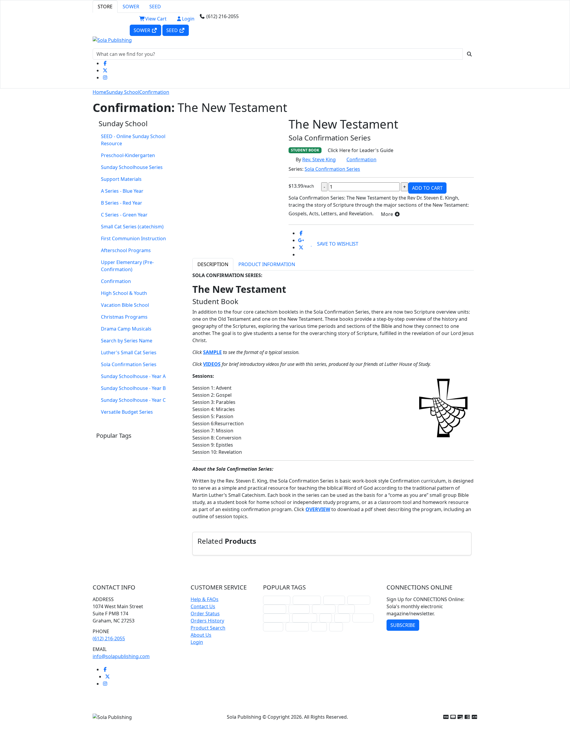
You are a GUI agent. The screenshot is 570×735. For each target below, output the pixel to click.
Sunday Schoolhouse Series (132, 167)
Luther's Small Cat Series (128, 352)
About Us (201, 635)
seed (336, 626)
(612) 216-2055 (109, 638)
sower (319, 626)
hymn (342, 617)
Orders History (207, 620)
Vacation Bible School (125, 305)
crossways (297, 626)
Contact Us (203, 606)
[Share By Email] (301, 254)
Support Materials (121, 179)
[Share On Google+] (301, 240)
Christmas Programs (124, 317)
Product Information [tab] (266, 264)
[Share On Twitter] (301, 247)
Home (99, 92)
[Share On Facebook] (301, 233)
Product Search (208, 628)
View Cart (156, 18)
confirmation (306, 600)
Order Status (205, 613)
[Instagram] (105, 77)
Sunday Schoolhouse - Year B (133, 388)
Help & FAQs (204, 599)
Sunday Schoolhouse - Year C (133, 400)
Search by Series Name (126, 340)
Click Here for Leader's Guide (360, 150)
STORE (105, 6)
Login (188, 18)
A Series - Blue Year (122, 191)
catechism (324, 608)
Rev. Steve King (319, 159)
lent (325, 617)
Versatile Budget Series (127, 412)
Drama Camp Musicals (126, 328)
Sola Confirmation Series (128, 364)
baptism (273, 626)
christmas (359, 600)
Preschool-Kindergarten (128, 155)
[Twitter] (105, 70)
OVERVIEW (317, 509)
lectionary (275, 608)
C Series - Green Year (124, 214)
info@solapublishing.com (121, 656)
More (387, 214)
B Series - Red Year (121, 203)
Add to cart (427, 188)
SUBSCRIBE (402, 625)
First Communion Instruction (133, 238)
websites (299, 608)
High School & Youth (124, 293)
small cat (363, 617)
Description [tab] (212, 264)
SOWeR (142, 30)
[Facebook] (105, 63)
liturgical (334, 600)
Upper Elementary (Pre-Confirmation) (127, 266)
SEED (155, 6)
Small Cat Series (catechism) (132, 226)
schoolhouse (277, 600)
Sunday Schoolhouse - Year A (133, 376)
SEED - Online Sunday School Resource (133, 140)
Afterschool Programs (126, 250)
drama (346, 608)
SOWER (131, 6)
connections (276, 617)
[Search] (469, 54)
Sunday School (122, 92)
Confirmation (154, 92)
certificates (304, 617)
